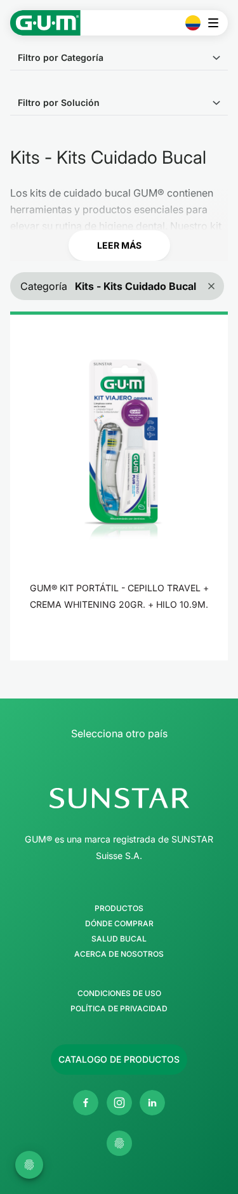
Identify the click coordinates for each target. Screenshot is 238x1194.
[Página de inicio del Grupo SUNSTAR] (119, 798)
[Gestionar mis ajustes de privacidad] (119, 1143)
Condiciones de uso (119, 993)
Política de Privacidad (119, 1009)
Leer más (119, 245)
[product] (119, 486)
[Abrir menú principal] (217, 23)
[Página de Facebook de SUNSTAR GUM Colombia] (85, 1102)
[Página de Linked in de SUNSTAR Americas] (152, 1102)
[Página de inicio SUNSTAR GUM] (45, 23)
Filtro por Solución (59, 102)
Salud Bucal (119, 939)
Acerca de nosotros (119, 954)
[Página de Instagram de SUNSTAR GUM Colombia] (119, 1102)
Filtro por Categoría (60, 57)
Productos (119, 908)
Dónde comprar (119, 924)
